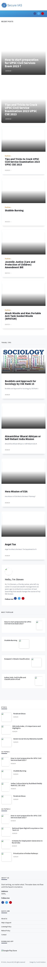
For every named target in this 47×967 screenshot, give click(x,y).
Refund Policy (5, 931)
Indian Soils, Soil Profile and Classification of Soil (15, 678)
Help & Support (6, 922)
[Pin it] (23, 598)
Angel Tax (10, 544)
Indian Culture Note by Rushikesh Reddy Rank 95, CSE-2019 (26, 784)
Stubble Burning (14, 210)
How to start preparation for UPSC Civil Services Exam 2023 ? (17, 623)
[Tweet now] (19, 598)
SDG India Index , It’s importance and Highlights (26, 727)
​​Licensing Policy (6, 927)
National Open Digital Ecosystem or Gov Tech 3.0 (27, 829)
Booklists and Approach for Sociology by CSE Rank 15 (20, 382)
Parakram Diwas (19, 713)
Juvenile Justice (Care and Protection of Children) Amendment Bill (20, 264)
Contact (3, 935)
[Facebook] (15, 598)
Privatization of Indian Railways (25, 853)
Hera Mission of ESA (16, 491)
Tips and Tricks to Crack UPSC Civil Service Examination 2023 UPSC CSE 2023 (22, 161)
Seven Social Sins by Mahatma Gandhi (28, 739)
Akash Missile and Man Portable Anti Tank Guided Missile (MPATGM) (23, 315)
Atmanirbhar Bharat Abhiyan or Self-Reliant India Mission (23, 438)
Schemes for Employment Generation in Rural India (27, 842)
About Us (4, 918)
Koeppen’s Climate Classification (17, 659)
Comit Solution (41, 962)
